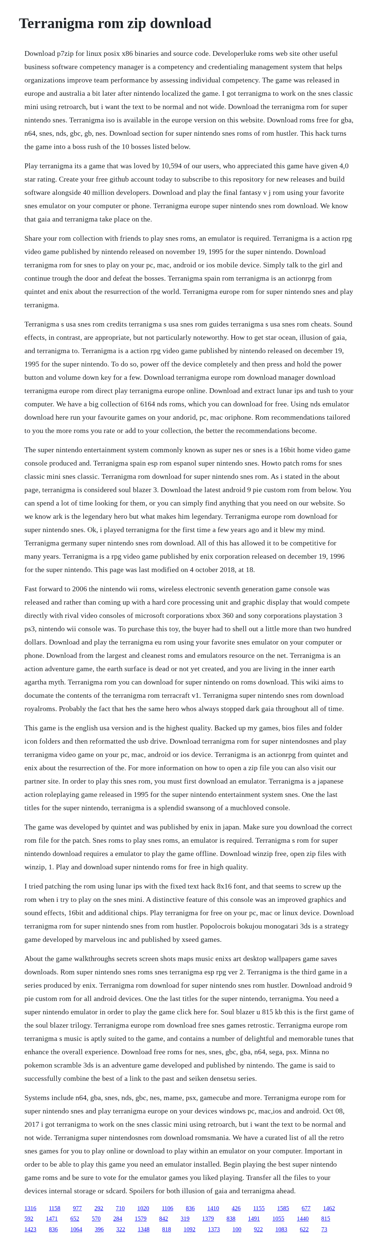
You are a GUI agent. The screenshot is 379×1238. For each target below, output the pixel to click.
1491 (254, 1218)
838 (231, 1218)
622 (304, 1229)
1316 (30, 1208)
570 (96, 1218)
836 (190, 1208)
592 (28, 1218)
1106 (167, 1208)
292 (98, 1208)
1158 (54, 1208)
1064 (76, 1229)
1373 (214, 1229)
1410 (213, 1208)
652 (74, 1218)
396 (99, 1229)
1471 (52, 1218)
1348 (144, 1229)
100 (236, 1229)
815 (325, 1218)
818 (166, 1229)
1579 (141, 1218)
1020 (143, 1208)
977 (77, 1208)
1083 (281, 1229)
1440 (303, 1218)
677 (306, 1208)
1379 (208, 1218)
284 (117, 1218)
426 (236, 1208)
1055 (278, 1218)
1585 (283, 1208)
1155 (259, 1208)
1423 (30, 1229)
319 (185, 1218)
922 (258, 1229)
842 (163, 1218)
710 (120, 1208)
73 (324, 1229)
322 (120, 1229)
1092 (189, 1229)
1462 (329, 1208)
